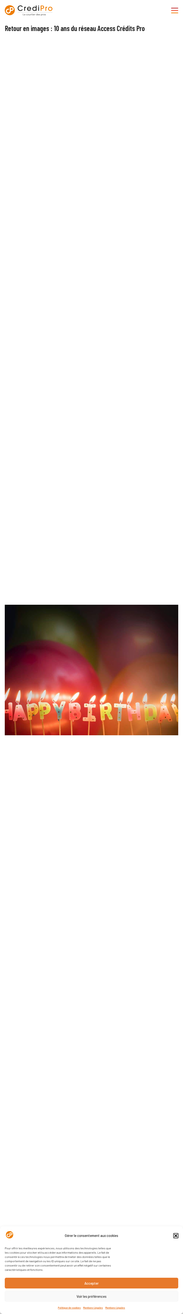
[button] (175, 1235)
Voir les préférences (91, 1296)
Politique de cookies (69, 1307)
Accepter (91, 1283)
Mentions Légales (93, 1307)
